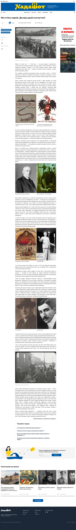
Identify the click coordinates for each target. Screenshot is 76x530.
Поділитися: (3, 37)
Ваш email (41, 454)
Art (2, 22)
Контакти (37, 514)
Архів (51, 12)
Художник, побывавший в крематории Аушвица (26, 488)
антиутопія (7, 32)
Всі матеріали (38, 500)
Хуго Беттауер (4, 29)
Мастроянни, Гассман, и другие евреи (46, 488)
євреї (2, 32)
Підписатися (5, 1)
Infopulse (73, 522)
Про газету (34, 12)
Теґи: (2, 27)
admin (13, 22)
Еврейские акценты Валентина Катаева (65, 488)
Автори (39, 12)
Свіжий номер (27, 12)
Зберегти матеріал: (5, 46)
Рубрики (4, 12)
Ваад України (45, 12)
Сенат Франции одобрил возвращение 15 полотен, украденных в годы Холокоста (9, 489)
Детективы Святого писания (67, 45)
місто (10, 29)
